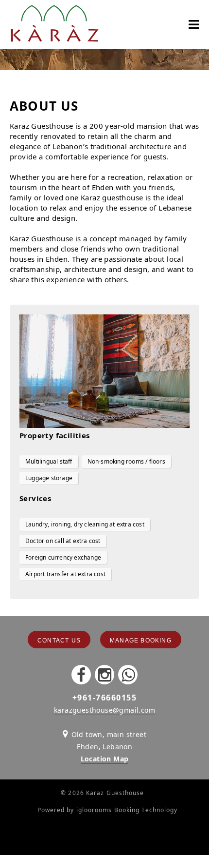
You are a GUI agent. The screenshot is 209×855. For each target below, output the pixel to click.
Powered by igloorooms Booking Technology (107, 810)
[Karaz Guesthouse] (54, 24)
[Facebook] (81, 674)
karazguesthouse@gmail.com (104, 710)
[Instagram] (104, 674)
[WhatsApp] (128, 674)
